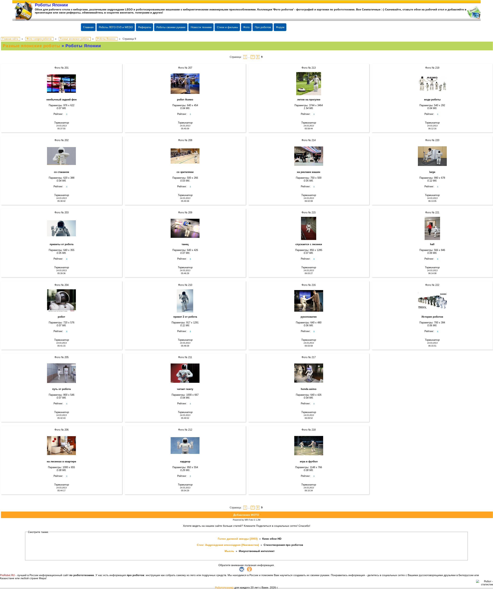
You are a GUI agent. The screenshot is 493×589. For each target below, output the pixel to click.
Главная (88, 27)
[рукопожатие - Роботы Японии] (309, 300)
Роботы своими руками (170, 27)
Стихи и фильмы (227, 27)
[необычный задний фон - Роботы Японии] (61, 83)
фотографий (305, 9)
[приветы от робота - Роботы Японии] (61, 228)
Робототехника (224, 587)
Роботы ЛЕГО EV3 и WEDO (116, 27)
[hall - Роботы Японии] (432, 228)
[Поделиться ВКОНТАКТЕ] (241, 569)
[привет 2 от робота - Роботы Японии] (185, 300)
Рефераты (144, 27)
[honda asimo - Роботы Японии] (309, 373)
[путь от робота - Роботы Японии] (61, 373)
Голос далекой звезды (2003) (238, 538)
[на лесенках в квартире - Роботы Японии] (61, 445)
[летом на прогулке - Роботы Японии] (309, 83)
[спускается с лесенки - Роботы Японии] (309, 228)
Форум (280, 27)
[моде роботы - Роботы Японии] (432, 83)
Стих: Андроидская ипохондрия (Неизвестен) (228, 544)
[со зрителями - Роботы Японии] (185, 156)
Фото (246, 27)
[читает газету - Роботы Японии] (185, 373)
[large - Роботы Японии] (432, 156)
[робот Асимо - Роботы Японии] (185, 83)
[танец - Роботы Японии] (185, 228)
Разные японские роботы (31, 45)
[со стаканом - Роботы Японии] (61, 156)
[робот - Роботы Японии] (61, 300)
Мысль (230, 551)
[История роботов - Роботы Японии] (432, 300)
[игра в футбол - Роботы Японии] (309, 445)
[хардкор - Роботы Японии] (185, 445)
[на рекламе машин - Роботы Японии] (309, 156)
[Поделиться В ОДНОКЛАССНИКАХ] (249, 569)
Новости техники (201, 27)
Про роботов (263, 27)
